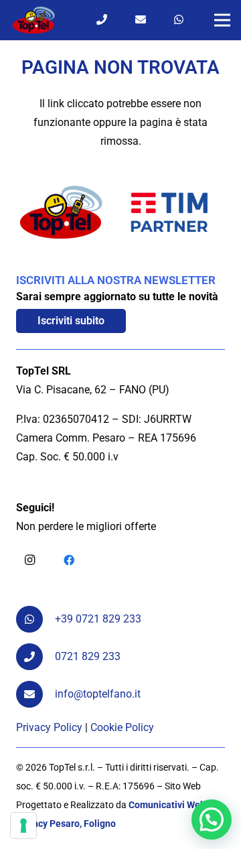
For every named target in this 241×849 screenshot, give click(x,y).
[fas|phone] (35, 656)
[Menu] (222, 20)
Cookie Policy (122, 727)
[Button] (101, 19)
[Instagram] (29, 560)
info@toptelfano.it (98, 694)
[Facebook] (69, 560)
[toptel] (33, 20)
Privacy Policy (49, 727)
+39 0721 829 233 (98, 618)
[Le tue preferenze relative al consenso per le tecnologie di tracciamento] (23, 825)
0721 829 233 (87, 656)
